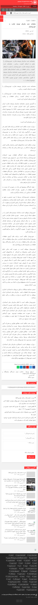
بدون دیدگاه (31, 377)
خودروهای (25, 571)
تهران (26, 565)
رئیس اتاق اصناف (33, 573)
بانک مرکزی (34, 565)
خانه (33, 20)
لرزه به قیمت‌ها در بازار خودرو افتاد (24, 13)
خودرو (21, 568)
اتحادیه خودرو (34, 558)
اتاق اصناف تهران (21, 555)
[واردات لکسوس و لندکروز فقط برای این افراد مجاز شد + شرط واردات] (19, 510)
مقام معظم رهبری (24, 584)
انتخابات (28, 563)
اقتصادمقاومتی (11, 560)
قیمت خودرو (34, 581)
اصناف (35, 560)
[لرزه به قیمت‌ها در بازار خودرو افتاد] (19, 474)
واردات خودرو (26, 587)
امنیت (35, 563)
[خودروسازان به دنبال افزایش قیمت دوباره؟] (19, 539)
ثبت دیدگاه (31, 457)
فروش (25, 579)
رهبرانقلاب (12, 573)
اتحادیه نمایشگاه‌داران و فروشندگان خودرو (17, 558)
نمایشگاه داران (12, 584)
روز (29, 576)
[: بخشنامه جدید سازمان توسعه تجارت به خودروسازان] (4, 37)
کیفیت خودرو (21, 589)
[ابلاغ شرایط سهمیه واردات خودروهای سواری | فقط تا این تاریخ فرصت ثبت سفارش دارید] (19, 481)
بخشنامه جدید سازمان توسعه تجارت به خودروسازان (22, 387)
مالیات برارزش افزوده (15, 581)
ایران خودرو (13, 563)
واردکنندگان (16, 587)
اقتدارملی (27, 560)
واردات (35, 587)
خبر (28, 20)
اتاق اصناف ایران (33, 555)
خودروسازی (34, 571)
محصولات (34, 584)
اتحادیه (11, 555)
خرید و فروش (12, 565)
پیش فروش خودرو (32, 589)
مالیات (25, 581)
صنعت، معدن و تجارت (12, 576)
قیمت (9, 579)
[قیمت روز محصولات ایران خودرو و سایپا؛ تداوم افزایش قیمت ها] (19, 495)
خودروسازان (14, 568)
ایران (21, 563)
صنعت (22, 576)
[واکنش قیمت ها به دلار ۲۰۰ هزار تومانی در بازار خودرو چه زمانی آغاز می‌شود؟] (19, 517)
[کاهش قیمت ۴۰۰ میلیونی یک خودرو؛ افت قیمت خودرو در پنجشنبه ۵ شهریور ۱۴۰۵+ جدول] (19, 488)
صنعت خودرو (34, 579)
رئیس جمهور (22, 573)
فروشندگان (17, 579)
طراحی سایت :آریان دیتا (31, 597)
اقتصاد (19, 560)
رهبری (35, 576)
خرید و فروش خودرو (32, 568)
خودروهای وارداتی (15, 571)
